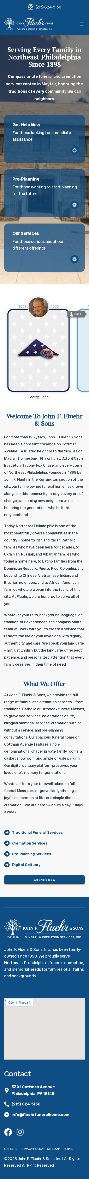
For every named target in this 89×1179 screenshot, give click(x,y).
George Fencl (38, 397)
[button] (81, 24)
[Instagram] (20, 1132)
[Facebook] (8, 1132)
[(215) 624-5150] (30, 7)
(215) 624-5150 (48, 7)
